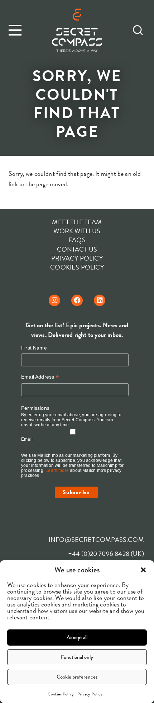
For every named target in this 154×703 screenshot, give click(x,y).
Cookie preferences (77, 677)
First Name (34, 348)
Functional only (77, 657)
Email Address (40, 377)
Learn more (57, 470)
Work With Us (76, 231)
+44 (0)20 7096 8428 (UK (104, 553)
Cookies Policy (61, 694)
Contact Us (77, 249)
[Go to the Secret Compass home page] (77, 31)
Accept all (77, 637)
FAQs (77, 240)
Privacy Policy (90, 694)
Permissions (35, 408)
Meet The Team (77, 222)
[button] (143, 569)
